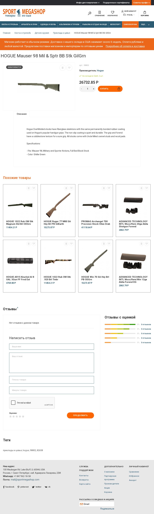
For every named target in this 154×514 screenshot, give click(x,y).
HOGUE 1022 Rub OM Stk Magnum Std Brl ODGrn (19, 222)
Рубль (129, 15)
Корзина (145, 16)
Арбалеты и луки (29, 24)
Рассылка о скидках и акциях (96, 499)
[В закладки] (69, 68)
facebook (9, 487)
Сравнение (134, 472)
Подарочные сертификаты (116, 3)
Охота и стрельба (10, 24)
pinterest (24, 487)
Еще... (143, 24)
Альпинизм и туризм (69, 24)
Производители (111, 484)
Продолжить (80, 415)
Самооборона (130, 24)
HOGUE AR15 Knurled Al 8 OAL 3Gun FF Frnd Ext (20, 278)
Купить (104, 89)
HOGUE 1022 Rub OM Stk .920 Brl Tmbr (57, 278)
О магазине (109, 472)
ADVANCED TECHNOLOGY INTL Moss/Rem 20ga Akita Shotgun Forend (133, 224)
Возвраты (84, 480)
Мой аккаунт (130, 11)
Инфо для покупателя (86, 3)
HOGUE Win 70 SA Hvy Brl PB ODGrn (95, 278)
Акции (107, 488)
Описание (22, 114)
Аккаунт (133, 480)
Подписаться (107, 509)
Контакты (83, 475)
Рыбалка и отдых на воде (94, 24)
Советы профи (140, 3)
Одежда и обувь (48, 24)
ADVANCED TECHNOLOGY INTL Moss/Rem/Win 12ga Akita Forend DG (133, 279)
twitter (38, 487)
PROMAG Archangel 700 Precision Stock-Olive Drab (95, 222)
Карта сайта (84, 484)
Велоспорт (115, 24)
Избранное (134, 476)
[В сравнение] (63, 68)
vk (49, 487)
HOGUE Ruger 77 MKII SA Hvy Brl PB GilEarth (57, 222)
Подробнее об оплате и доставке (125, 46)
